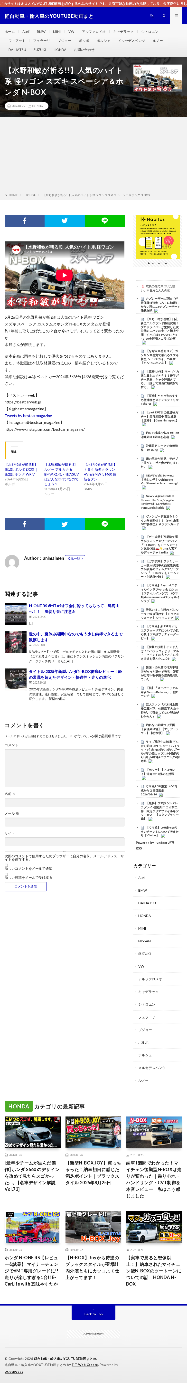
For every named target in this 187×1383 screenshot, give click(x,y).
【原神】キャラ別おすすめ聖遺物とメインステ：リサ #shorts (160, 400)
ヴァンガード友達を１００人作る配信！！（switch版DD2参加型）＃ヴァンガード (160, 520)
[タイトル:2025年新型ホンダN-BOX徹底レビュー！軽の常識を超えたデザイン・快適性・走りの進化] (16, 679)
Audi (25, 31)
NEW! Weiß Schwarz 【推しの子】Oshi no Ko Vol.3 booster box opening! (159, 479)
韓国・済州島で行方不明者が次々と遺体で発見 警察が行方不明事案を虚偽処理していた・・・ (160, 673)
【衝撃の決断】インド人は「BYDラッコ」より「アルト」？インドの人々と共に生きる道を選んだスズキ (160, 652)
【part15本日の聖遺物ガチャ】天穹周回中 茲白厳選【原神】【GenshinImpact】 (160, 416)
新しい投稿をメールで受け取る (28, 877)
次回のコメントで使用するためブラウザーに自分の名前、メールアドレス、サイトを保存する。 (64, 857)
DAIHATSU (17, 50)
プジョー (64, 40)
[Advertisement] (93, 156)
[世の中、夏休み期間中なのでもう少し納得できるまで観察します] (16, 642)
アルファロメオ (94, 31)
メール (12, 813)
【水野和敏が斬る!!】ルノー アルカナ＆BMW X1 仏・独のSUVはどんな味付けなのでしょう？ (61, 474)
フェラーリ (41, 40)
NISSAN (144, 941)
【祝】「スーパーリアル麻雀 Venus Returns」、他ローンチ (160, 692)
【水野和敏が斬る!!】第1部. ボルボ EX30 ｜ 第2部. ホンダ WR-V (21, 469)
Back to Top (93, 1314)
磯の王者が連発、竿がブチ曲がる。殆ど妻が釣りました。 (160, 462)
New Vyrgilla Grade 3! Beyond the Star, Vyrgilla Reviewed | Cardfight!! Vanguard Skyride (158, 501)
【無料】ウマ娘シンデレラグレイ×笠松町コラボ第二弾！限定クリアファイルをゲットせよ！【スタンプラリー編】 (160, 810)
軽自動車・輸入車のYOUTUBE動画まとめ (65, 1359)
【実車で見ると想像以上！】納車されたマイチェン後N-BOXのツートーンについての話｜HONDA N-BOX (153, 1271)
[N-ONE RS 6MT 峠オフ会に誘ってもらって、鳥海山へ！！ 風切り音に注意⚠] (16, 614)
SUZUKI (40, 50)
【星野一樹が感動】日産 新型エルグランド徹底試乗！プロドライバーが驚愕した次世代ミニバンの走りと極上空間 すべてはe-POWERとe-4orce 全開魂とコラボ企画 (160, 328)
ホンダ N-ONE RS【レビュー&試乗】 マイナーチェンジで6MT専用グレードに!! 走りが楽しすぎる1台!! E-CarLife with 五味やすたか (31, 1271)
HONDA (60, 50)
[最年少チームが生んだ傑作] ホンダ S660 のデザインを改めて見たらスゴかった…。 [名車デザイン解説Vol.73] (32, 1176)
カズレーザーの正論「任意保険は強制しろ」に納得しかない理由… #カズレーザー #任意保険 (160, 304)
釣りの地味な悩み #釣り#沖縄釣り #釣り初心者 (160, 435)
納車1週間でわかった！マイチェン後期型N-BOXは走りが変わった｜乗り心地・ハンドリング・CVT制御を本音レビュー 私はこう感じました (153, 1179)
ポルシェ (103, 40)
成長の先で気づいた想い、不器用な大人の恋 (158, 288)
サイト (10, 833)
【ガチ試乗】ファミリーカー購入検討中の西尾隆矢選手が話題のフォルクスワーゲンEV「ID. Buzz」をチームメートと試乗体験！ (160, 569)
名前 (10, 793)
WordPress (14, 1372)
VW (71, 31)
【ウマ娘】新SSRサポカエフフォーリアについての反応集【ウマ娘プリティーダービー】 (160, 632)
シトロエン (149, 31)
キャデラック (123, 31)
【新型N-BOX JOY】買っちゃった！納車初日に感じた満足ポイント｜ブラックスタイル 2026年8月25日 (93, 1172)
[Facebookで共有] (25, 221)
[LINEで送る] (105, 221)
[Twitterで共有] (64, 221)
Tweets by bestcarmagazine (28, 415)
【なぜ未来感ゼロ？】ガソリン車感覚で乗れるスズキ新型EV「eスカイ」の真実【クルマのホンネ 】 (160, 356)
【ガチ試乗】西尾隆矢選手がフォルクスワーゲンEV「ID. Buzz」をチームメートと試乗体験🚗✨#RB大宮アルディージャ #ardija (159, 544)
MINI (57, 31)
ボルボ (84, 40)
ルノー (158, 40)
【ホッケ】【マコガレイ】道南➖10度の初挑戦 (158, 772)
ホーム (10, 31)
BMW (41, 31)
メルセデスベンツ (131, 40)
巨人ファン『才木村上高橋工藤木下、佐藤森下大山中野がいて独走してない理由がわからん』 (160, 710)
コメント (11, 745)
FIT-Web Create (85, 1365)
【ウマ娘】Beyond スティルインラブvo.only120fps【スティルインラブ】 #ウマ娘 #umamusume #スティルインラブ (160, 593)
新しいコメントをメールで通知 (28, 868)
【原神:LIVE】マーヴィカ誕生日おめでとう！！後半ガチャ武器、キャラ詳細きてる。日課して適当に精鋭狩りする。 (160, 379)
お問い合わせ (84, 50)
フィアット (17, 40)
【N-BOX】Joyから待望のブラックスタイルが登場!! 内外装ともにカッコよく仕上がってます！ (92, 1267)
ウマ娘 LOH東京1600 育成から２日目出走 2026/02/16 (159, 790)
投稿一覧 (73, 559)
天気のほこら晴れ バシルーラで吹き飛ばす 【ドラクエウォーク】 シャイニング (160, 614)
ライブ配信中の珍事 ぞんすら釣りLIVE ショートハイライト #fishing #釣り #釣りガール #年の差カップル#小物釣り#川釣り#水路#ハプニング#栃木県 (160, 751)
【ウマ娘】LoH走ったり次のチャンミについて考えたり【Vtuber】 (160, 831)
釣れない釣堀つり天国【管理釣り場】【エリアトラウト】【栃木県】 (160, 729)
